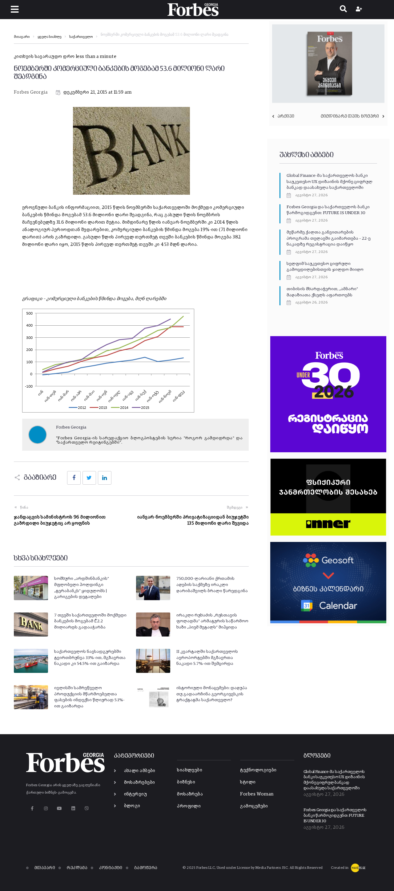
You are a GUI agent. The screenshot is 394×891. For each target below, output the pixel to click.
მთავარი (22, 37)
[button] (14, 9)
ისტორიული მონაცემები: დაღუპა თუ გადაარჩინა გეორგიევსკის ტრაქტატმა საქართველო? (211, 694)
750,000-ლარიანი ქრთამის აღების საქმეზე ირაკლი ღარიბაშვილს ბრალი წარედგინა (212, 584)
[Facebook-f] (32, 809)
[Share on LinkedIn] (104, 478)
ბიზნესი (186, 782)
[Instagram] (46, 809)
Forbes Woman (256, 794)
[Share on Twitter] (89, 478)
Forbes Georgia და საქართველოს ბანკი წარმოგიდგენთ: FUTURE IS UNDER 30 (335, 815)
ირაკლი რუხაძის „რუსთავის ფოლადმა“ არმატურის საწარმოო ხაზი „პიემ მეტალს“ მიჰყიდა (212, 621)
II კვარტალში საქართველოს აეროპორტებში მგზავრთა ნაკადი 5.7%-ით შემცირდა (207, 657)
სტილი (247, 782)
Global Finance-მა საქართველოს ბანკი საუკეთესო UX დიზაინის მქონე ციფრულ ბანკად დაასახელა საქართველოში (329, 181)
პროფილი (189, 806)
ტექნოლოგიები (258, 770)
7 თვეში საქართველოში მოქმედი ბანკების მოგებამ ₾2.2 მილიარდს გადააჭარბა (90, 621)
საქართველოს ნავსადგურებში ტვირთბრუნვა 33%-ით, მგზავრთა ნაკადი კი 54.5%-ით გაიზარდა (90, 657)
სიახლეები (189, 770)
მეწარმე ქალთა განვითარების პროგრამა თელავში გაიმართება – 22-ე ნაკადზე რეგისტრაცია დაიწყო (329, 238)
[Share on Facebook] (74, 478)
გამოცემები (254, 806)
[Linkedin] (73, 809)
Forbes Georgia (30, 92)
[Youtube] (60, 809)
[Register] (360, 9)
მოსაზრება (190, 794)
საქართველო (81, 37)
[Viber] (87, 809)
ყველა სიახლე (49, 37)
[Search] (343, 9)
